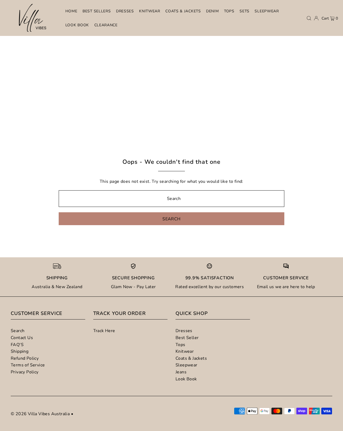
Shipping (19, 351)
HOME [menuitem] (71, 11)
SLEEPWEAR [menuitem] (267, 11)
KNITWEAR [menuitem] (149, 11)
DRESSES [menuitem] (125, 11)
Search (17, 331)
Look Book (186, 379)
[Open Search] (309, 18)
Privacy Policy (25, 372)
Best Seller (187, 338)
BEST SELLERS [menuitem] (97, 11)
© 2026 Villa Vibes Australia (40, 414)
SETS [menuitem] (244, 11)
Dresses (184, 331)
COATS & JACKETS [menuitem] (183, 11)
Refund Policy (25, 358)
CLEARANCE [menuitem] (106, 25)
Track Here (104, 331)
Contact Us (22, 338)
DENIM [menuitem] (212, 11)
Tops (180, 345)
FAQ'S (17, 345)
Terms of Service (28, 365)
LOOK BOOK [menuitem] (77, 25)
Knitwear (185, 351)
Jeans (181, 372)
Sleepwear (186, 365)
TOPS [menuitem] (229, 11)
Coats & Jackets (191, 358)
